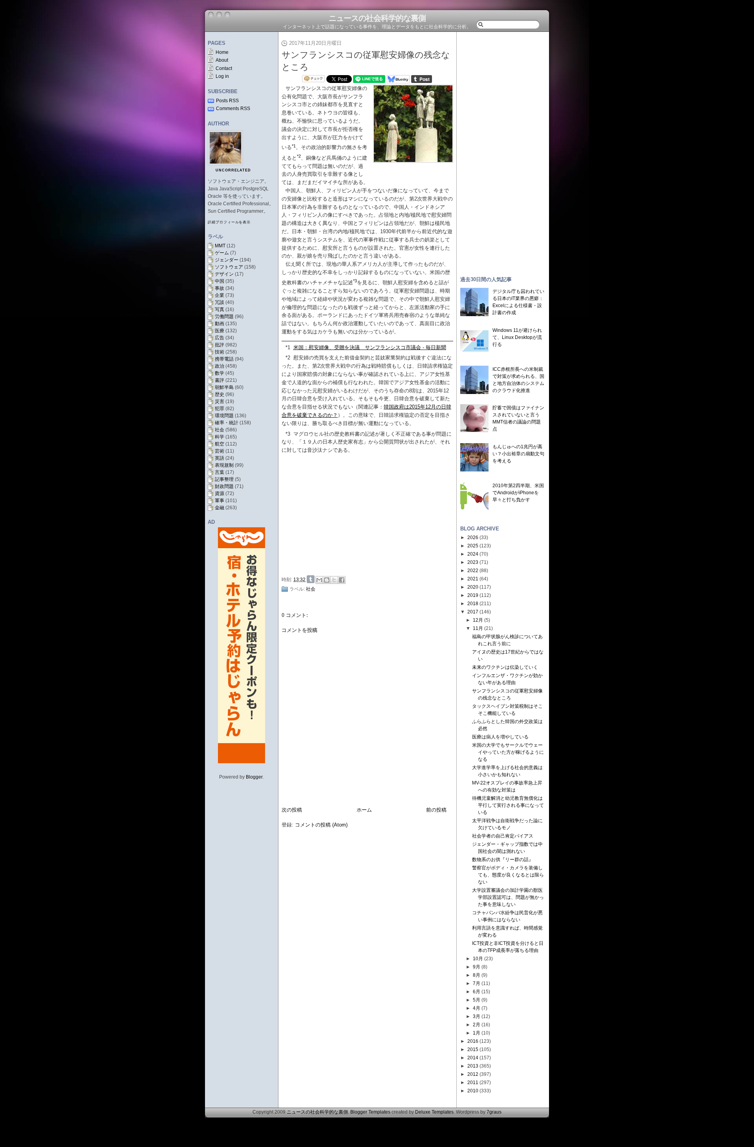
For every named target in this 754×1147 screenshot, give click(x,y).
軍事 (219, 500)
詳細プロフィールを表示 (229, 222)
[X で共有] (334, 580)
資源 (219, 493)
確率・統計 (226, 422)
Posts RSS (227, 100)
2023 (472, 562)
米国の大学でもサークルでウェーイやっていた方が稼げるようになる (508, 752)
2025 (472, 546)
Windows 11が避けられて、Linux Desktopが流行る (517, 337)
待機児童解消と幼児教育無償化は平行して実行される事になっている (508, 805)
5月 (476, 1000)
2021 (472, 579)
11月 (478, 628)
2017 (472, 612)
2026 (472, 537)
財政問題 (224, 486)
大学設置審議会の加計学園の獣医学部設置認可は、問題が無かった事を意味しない (508, 897)
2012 (472, 1074)
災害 (219, 401)
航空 (219, 444)
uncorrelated (233, 170)
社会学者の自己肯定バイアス (502, 836)
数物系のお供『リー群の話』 (502, 859)
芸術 (219, 451)
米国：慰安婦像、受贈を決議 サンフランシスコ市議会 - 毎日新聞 (369, 347)
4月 (476, 1008)
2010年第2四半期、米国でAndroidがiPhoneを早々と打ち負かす (518, 493)
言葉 (219, 472)
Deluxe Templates (434, 1112)
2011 (472, 1082)
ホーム (364, 810)
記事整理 (224, 479)
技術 (219, 352)
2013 (472, 1066)
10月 (478, 958)
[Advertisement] (370, 513)
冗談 (219, 302)
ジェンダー (226, 260)
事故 (219, 288)
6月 (476, 991)
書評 (219, 380)
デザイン (224, 274)
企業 (219, 295)
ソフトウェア (229, 267)
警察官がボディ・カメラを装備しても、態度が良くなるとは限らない (508, 875)
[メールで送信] (319, 580)
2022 (472, 570)
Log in (222, 76)
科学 (219, 437)
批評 (219, 345)
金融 (219, 507)
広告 (219, 338)
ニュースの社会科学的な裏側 (377, 18)
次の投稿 (292, 810)
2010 (472, 1091)
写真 (219, 309)
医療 (219, 330)
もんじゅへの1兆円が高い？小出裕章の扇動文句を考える (518, 454)
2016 (472, 1041)
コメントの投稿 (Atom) (321, 825)
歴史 (219, 394)
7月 (476, 983)
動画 (219, 323)
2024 (472, 554)
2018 (472, 603)
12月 (478, 620)
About (222, 60)
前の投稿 (436, 810)
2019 (472, 595)
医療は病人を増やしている (500, 737)
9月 (476, 967)
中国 (219, 281)
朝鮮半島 (224, 387)
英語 (219, 458)
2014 (472, 1057)
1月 (476, 1033)
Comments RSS (233, 108)
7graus (494, 1112)
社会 (219, 430)
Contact (224, 68)
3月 (476, 1016)
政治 (219, 366)
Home (222, 52)
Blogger (254, 777)
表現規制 (224, 465)
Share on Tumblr (311, 579)
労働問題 (224, 316)
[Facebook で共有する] (342, 580)
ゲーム (222, 253)
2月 (476, 1024)
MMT (220, 246)
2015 (472, 1049)
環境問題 (224, 415)
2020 (472, 587)
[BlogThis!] (327, 580)
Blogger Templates (370, 1112)
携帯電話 (224, 359)
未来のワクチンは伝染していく (505, 667)
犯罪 (219, 408)
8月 (476, 975)
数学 (219, 373)
